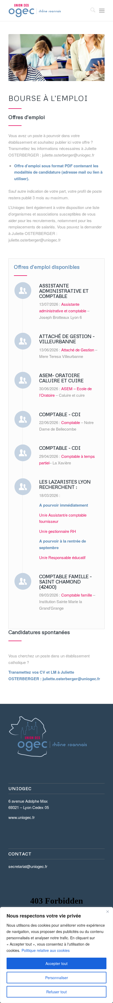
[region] (56, 955)
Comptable (70, 422)
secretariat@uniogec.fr (27, 866)
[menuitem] (90, 10)
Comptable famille (76, 595)
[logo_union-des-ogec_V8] (46, 10)
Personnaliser (56, 977)
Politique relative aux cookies (46, 950)
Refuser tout (56, 991)
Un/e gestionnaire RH (58, 531)
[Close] (107, 911)
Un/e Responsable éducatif (62, 557)
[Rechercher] (90, 10)
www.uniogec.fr (21, 817)
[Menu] (102, 10)
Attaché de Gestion (77, 349)
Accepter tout (56, 963)
